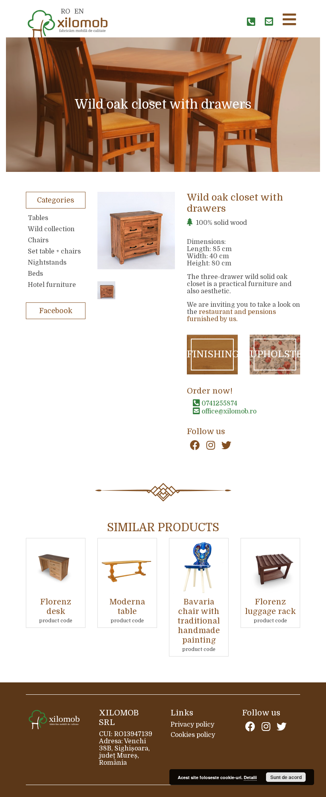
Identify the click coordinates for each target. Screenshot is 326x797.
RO (65, 11)
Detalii (250, 777)
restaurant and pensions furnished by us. (231, 315)
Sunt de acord (286, 777)
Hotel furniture (52, 284)
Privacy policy (192, 724)
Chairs (38, 240)
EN (79, 11)
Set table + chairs (54, 251)
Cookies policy (193, 735)
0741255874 (218, 403)
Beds (35, 273)
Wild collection (51, 229)
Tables (38, 218)
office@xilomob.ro (228, 411)
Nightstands (47, 262)
